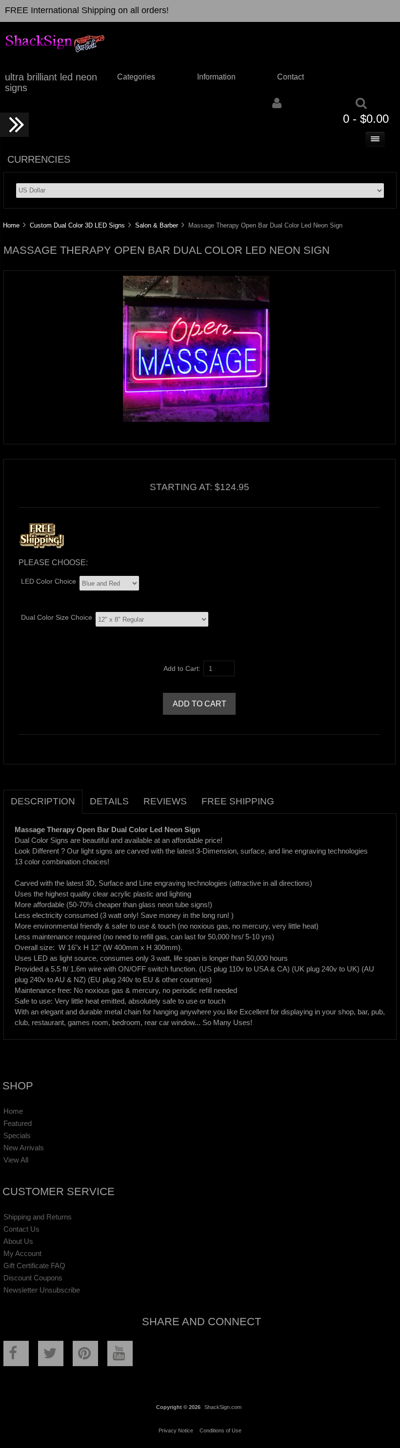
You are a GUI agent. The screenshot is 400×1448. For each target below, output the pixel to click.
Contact (290, 77)
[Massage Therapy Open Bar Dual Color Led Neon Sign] (196, 419)
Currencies (38, 159)
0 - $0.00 (366, 118)
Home (11, 225)
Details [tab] (109, 801)
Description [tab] (43, 801)
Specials (17, 1135)
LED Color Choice (48, 581)
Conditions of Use (220, 1430)
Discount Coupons (32, 1278)
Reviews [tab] (165, 801)
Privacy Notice (176, 1430)
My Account (22, 1253)
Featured (17, 1123)
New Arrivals (23, 1147)
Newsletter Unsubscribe (41, 1290)
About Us (18, 1241)
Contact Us (21, 1229)
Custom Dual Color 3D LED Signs (77, 225)
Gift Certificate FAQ (34, 1265)
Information (216, 77)
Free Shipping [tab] (237, 801)
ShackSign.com (222, 1407)
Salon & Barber (156, 225)
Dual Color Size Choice (56, 617)
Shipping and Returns (37, 1217)
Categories (136, 77)
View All (15, 1160)
